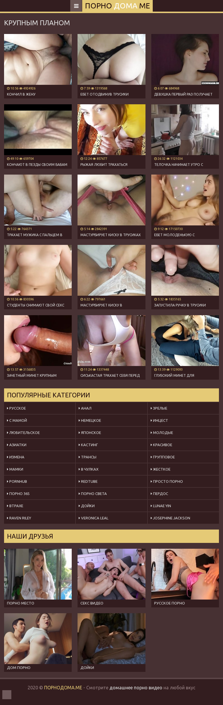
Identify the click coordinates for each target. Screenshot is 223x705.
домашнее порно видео (135, 687)
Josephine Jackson (171, 518)
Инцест (160, 420)
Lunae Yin (161, 506)
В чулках (89, 469)
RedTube (89, 481)
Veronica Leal (94, 518)
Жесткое (161, 469)
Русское (17, 408)
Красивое (162, 445)
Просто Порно (167, 481)
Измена (16, 457)
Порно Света (93, 493)
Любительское (24, 432)
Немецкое (90, 420)
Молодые (162, 432)
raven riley (19, 518)
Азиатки (17, 445)
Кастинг (89, 445)
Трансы (88, 457)
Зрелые (159, 408)
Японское (90, 432)
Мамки (15, 469)
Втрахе (15, 506)
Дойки (87, 506)
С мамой (17, 420)
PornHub (17, 481)
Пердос (160, 493)
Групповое (163, 457)
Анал (85, 408)
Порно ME (117, 5)
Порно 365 (19, 493)
